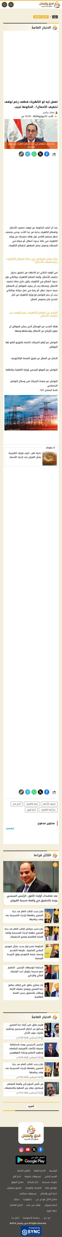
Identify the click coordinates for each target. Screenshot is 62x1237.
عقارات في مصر (33, 1205)
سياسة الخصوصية (31, 1218)
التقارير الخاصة (23, 1171)
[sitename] (31, 1133)
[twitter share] (40, 154)
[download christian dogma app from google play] (31, 1160)
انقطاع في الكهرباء (41, 281)
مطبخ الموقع (17, 1182)
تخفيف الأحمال (50, 277)
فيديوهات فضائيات (27, 1193)
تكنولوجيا (27, 1199)
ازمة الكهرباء (32, 804)
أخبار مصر (17, 804)
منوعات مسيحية (49, 1182)
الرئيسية (53, 1171)
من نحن (46, 1218)
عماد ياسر (49, 112)
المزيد (31, 1106)
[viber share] (27, 154)
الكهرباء (13, 245)
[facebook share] (46, 154)
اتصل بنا (15, 1218)
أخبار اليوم (31, 810)
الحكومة (40, 228)
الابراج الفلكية (16, 1205)
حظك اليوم (52, 1211)
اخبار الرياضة (32, 1182)
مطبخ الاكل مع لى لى (46, 1199)
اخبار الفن (17, 1176)
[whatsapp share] (34, 154)
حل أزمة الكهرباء (48, 810)
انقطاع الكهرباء (27, 277)
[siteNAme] (50, 5)
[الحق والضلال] (55, 16)
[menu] (11, 4)
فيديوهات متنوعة (33, 1176)
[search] (4, 4)
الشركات (35, 342)
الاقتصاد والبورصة (33, 1188)
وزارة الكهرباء (26, 295)
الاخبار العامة (40, 16)
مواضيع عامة (51, 1188)
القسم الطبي (51, 1176)
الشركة (34, 381)
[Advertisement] (31, 65)
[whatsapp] (21, 154)
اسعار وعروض (51, 1205)
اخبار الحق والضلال (48, 1193)
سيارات (17, 1199)
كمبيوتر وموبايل (14, 1188)
